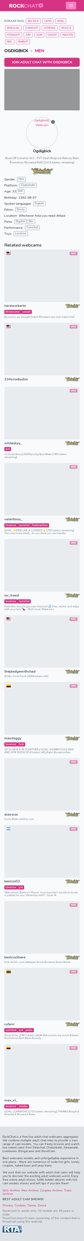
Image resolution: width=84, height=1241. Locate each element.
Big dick (33, 21)
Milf (20, 191)
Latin (47, 21)
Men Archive (30, 1190)
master (23, 1106)
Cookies (20, 1205)
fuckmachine (40, 525)
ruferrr (9, 1024)
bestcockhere (14, 957)
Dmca (42, 1205)
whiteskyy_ (13, 443)
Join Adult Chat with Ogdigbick (42, 62)
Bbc (31, 221)
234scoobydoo (16, 379)
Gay (28, 35)
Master (67, 35)
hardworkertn (15, 306)
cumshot (24, 525)
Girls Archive (11, 1190)
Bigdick (20, 221)
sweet (26, 312)
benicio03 (12, 881)
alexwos (11, 815)
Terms (31, 1205)
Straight (13, 35)
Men (39, 51)
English (39, 203)
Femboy (23, 41)
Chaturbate (28, 185)
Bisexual (13, 28)
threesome (13, 312)
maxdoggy (12, 738)
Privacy (8, 1205)
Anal (60, 21)
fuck (21, 744)
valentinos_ (13, 519)
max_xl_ (11, 1100)
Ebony (21, 209)
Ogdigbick (42, 151)
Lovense (50, 28)
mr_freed (11, 596)
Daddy (52, 35)
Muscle (66, 28)
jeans (29, 1030)
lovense (11, 525)
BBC (9, 41)
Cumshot (31, 28)
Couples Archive (51, 1190)
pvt (8, 449)
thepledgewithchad (20, 672)
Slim (39, 35)
